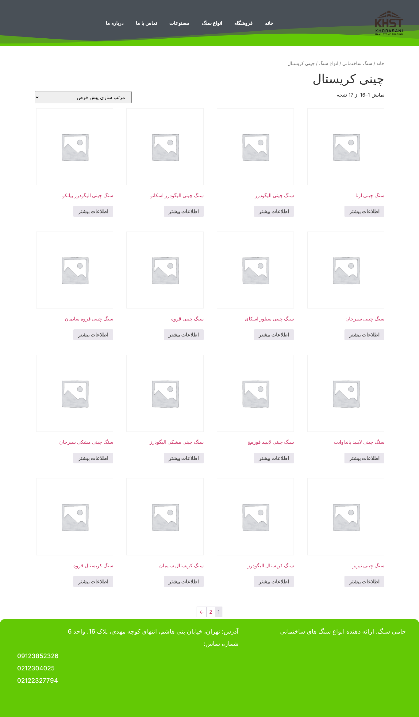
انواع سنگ (212, 23)
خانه (269, 23)
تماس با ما (146, 23)
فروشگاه (243, 23)
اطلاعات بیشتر (364, 211)
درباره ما (115, 23)
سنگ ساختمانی (357, 63)
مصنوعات (179, 23)
